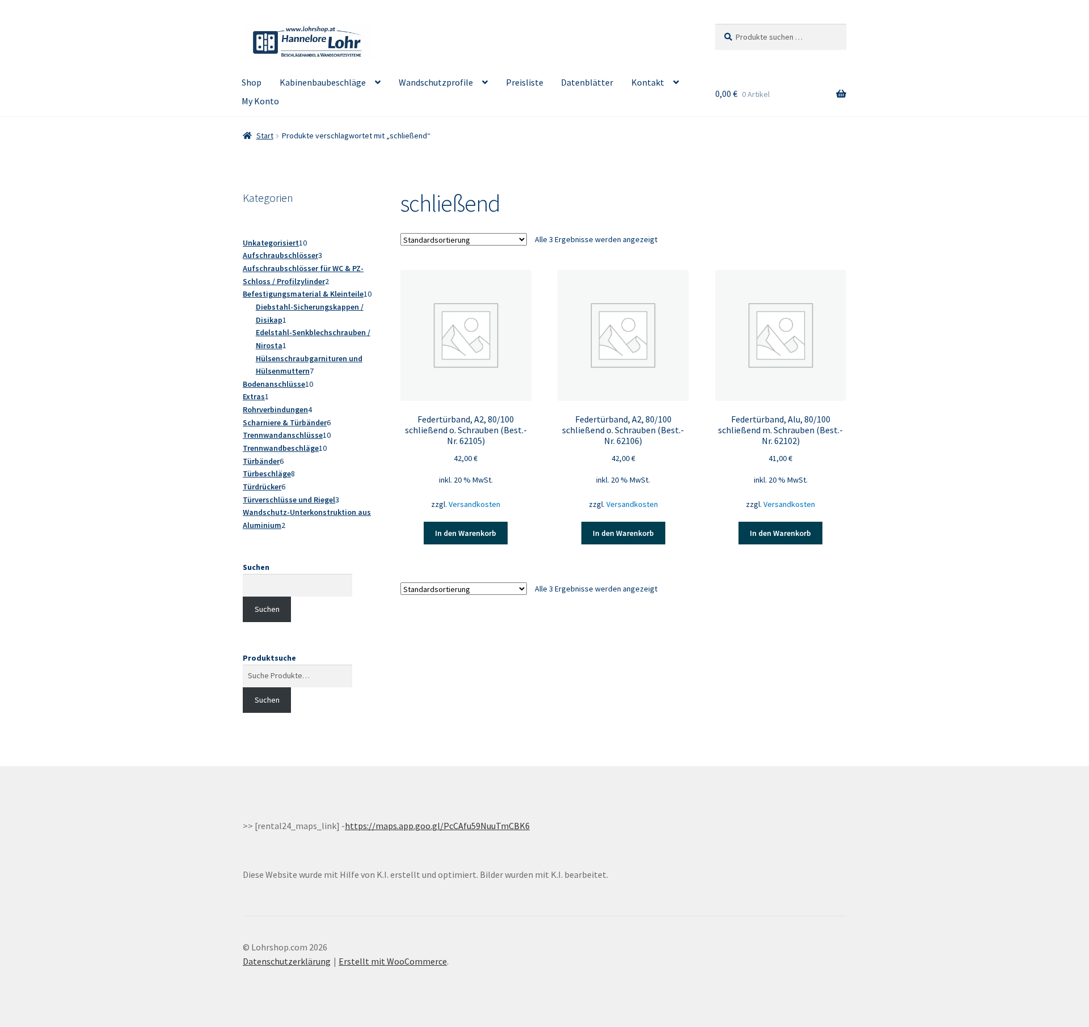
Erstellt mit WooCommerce (393, 961)
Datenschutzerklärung (287, 961)
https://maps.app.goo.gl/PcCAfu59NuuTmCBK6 (437, 825)
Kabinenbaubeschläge (323, 82)
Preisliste (524, 82)
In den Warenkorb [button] (465, 533)
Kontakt (647, 82)
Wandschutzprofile (436, 82)
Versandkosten (474, 504)
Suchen (256, 567)
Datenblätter (587, 82)
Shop (251, 82)
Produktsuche (269, 658)
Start (264, 135)
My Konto (260, 101)
